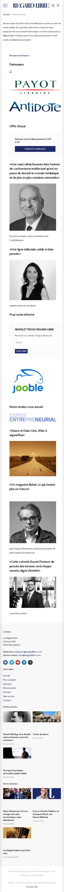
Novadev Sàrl (32, 887)
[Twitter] (11, 662)
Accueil (6, 14)
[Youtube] (18, 662)
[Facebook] (5, 662)
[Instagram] (30, 662)
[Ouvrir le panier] (58, 5)
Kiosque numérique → (20, 55)
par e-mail (52, 35)
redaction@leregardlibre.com (28, 651)
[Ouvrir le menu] (5, 5)
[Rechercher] (53, 5)
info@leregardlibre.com (30, 655)
